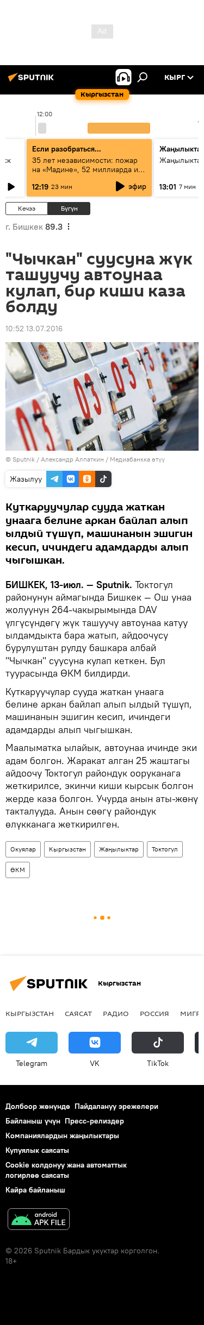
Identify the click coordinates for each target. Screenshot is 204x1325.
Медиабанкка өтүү (137, 459)
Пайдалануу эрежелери (116, 1106)
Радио (116, 1013)
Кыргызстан (67, 849)
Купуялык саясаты (37, 1150)
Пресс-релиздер (94, 1121)
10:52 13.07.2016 (34, 328)
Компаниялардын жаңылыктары (62, 1135)
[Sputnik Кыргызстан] (32, 81)
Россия (154, 1013)
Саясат (78, 1013)
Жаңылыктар (119, 849)
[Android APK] (39, 1220)
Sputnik (24, 459)
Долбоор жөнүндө (37, 1106)
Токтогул (165, 849)
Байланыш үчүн (32, 1121)
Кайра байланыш (35, 1190)
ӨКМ (17, 870)
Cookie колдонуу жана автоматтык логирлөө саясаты (66, 1170)
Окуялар (23, 849)
